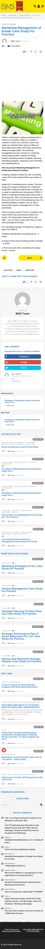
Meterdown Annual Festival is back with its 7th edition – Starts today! (22, 758)
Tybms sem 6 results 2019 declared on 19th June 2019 (22, 778)
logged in (19, 351)
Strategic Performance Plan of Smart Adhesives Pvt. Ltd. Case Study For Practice (21, 636)
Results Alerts (17, 702)
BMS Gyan (5, 442)
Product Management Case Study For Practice (22, 590)
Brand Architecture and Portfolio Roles (20, 447)
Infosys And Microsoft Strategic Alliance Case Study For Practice (21, 660)
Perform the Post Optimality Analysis (20, 849)
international (6, 534)
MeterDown (11, 754)
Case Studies (9, 24)
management (6, 512)
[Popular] (4, 750)
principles (32, 462)
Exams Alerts (6, 702)
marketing (29, 270)
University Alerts (29, 702)
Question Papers (7, 462)
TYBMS (15, 774)
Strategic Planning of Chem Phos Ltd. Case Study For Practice (22, 612)
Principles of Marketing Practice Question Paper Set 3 (22, 401)
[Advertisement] (22, 78)
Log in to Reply (15, 381)
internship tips (16, 682)
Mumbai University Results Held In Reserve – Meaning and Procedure (23, 883)
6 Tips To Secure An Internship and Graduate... (12, 930)
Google (24, 362)
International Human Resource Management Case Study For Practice (19, 540)
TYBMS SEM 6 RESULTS (15, 866)
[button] (35, 6)
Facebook (24, 356)
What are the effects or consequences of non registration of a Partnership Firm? (24, 874)
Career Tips (6, 682)
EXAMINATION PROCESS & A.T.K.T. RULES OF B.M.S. (24, 841)
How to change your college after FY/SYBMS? (24, 892)
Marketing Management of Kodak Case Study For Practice (24, 857)
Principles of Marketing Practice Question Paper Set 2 (22, 421)
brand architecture (9, 444)
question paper (7, 464)
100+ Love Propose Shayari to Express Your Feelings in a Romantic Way (23, 819)
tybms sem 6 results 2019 (26, 774)
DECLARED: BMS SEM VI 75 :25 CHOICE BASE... (33, 930)
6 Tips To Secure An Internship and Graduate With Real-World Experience (20, 686)
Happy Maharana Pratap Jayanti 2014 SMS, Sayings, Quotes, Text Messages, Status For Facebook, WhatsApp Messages (23, 901)
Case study (8, 270)
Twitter (23, 368)
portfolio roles (30, 444)
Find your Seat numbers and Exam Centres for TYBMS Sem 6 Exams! (24, 912)
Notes (4, 730)
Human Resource (26, 510)
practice (25, 462)
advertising (31, 442)
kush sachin (16, 374)
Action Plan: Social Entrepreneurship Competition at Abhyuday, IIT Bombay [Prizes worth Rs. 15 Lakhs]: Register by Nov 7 (20, 735)
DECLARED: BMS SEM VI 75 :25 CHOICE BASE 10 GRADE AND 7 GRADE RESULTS (21, 706)
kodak (18, 270)
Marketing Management (17, 442)
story (39, 702)
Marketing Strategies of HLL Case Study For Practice (22, 567)
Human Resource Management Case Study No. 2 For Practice (22, 516)
